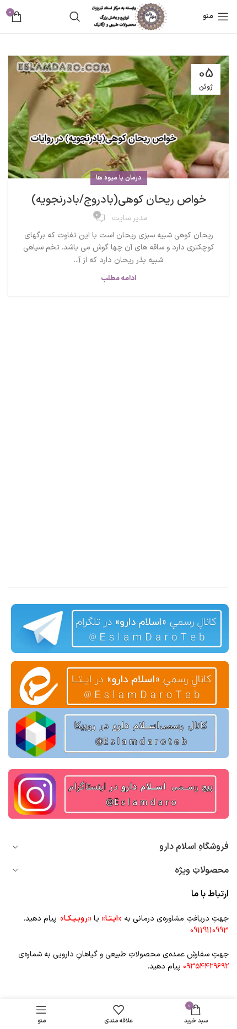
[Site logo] (129, 16)
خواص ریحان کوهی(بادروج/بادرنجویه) (118, 200)
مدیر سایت (130, 218)
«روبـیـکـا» (75, 918)
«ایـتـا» (111, 918)
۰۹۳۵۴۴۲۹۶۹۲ (206, 966)
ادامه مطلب (118, 278)
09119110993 (209, 931)
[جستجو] (75, 17)
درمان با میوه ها (119, 178)
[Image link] (118, 732)
